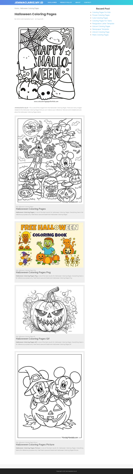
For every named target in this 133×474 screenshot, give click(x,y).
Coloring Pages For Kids (101, 12)
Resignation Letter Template (103, 24)
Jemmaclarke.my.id (29, 2)
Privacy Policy (66, 2)
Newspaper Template (100, 29)
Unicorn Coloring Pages (101, 26)
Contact (87, 2)
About (78, 2)
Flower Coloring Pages (101, 15)
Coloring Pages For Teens (102, 21)
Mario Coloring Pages (100, 35)
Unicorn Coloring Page (100, 32)
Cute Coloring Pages (100, 18)
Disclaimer (52, 2)
